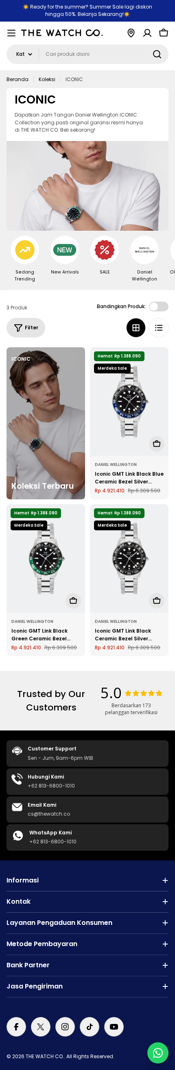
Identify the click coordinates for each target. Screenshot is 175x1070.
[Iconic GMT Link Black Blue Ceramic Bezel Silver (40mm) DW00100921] (129, 401)
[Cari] (157, 54)
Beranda (17, 79)
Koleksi (47, 79)
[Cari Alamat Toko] (131, 33)
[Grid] (136, 328)
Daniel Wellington (116, 464)
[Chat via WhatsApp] (157, 1052)
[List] (158, 328)
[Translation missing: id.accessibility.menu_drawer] (11, 33)
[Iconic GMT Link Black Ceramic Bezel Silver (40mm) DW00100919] (129, 558)
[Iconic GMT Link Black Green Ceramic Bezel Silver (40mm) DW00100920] (46, 558)
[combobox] (87, 54)
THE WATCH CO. (45, 1056)
